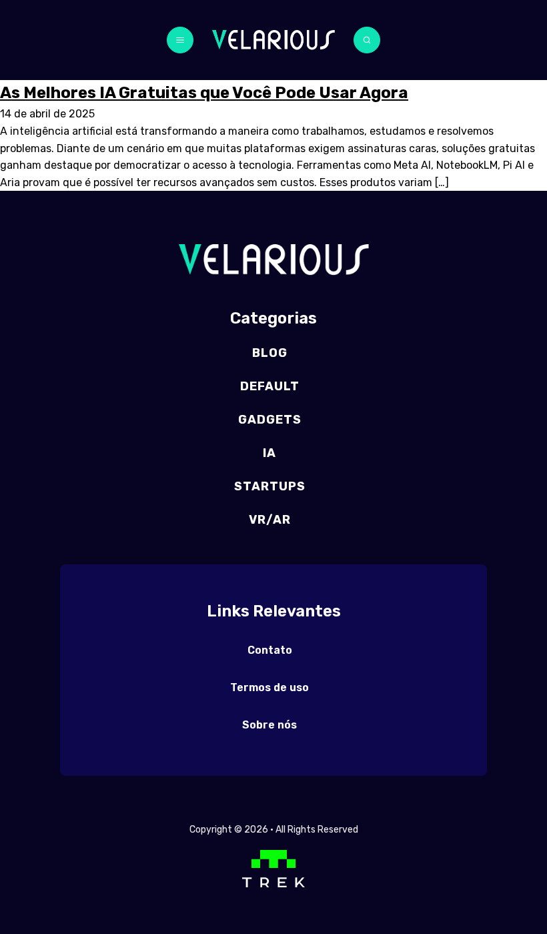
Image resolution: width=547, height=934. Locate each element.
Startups (270, 486)
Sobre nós (269, 725)
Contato (269, 650)
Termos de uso (269, 687)
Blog (270, 353)
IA (269, 453)
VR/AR (270, 519)
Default (270, 386)
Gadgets (270, 419)
